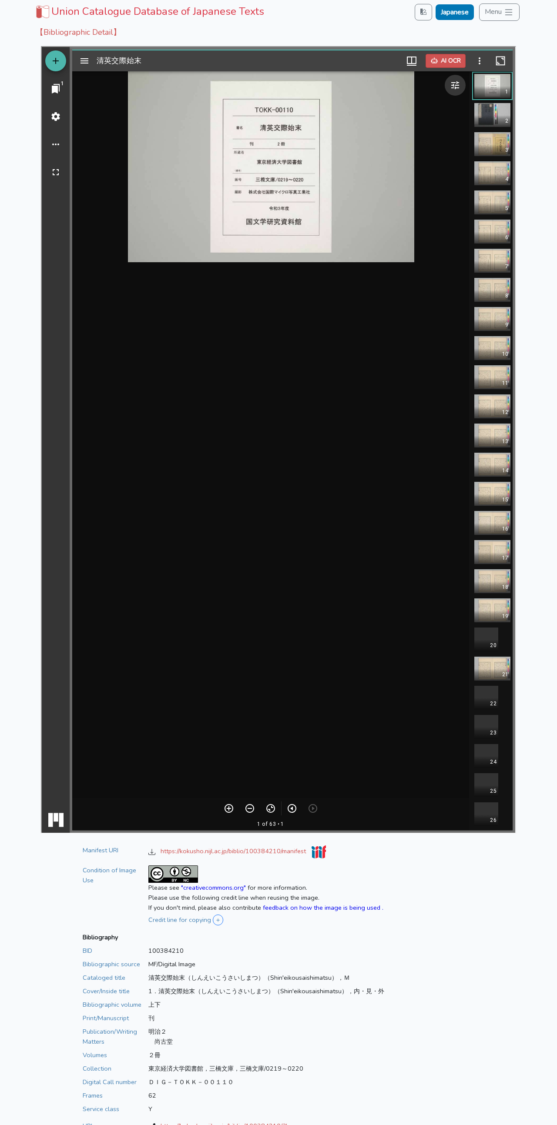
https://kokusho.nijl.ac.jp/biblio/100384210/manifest (234, 851)
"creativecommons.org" (213, 887)
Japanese (455, 12)
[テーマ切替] (423, 12)
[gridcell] (149, 11)
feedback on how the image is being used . (323, 907)
